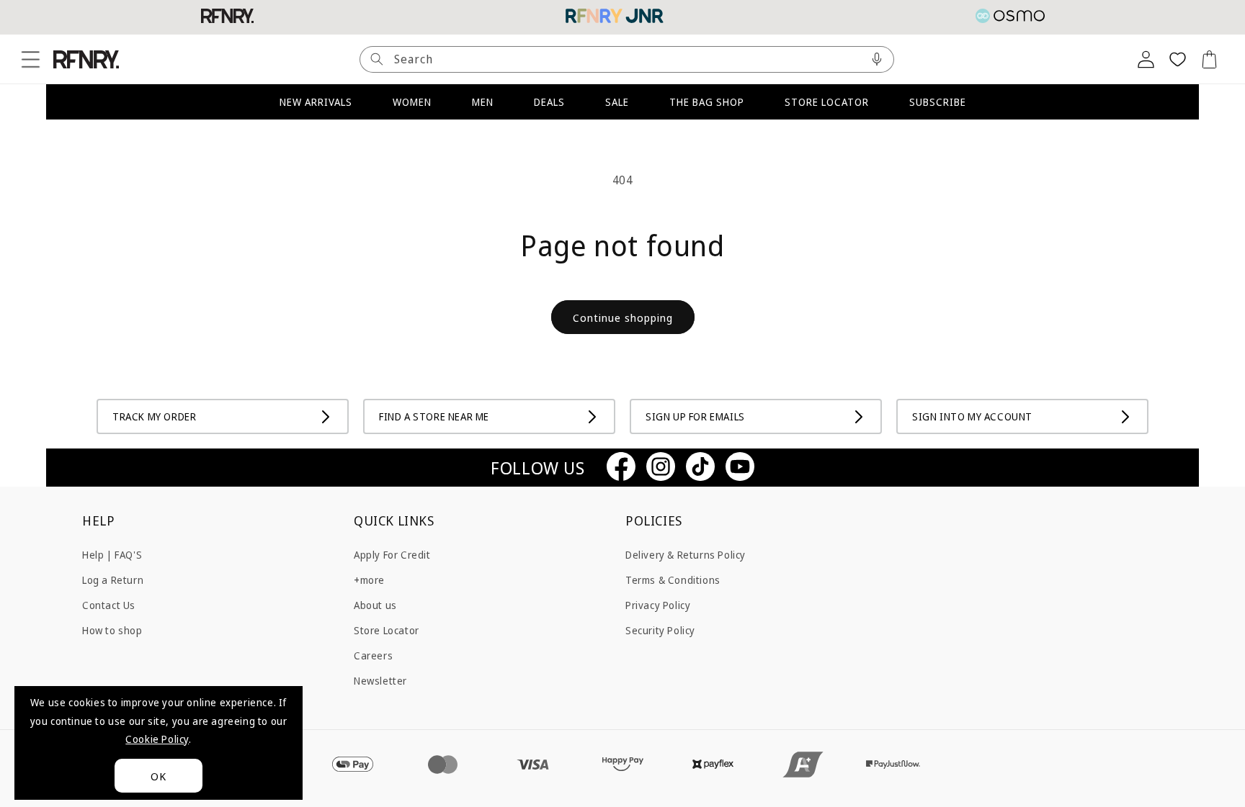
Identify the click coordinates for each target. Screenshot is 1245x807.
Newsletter (380, 680)
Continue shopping (623, 317)
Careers (373, 655)
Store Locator (386, 629)
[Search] (377, 59)
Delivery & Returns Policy (685, 554)
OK (158, 776)
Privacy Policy (657, 604)
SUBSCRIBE (937, 102)
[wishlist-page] (1177, 59)
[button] (30, 59)
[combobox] (626, 59)
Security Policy (660, 629)
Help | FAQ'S (112, 554)
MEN (483, 102)
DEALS (549, 102)
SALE (617, 102)
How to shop (112, 629)
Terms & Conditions (672, 579)
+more (369, 579)
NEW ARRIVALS (316, 102)
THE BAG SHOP (706, 102)
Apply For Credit (392, 554)
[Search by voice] (877, 59)
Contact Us (108, 604)
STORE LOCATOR (827, 102)
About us (375, 604)
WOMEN (412, 102)
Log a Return (112, 579)
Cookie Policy (157, 739)
